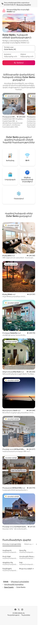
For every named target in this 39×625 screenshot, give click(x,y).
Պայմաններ (25, 615)
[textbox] (10, 56)
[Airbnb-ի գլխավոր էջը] (3, 10)
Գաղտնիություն (13, 615)
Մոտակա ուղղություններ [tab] (11, 544)
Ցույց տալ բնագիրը (23, 5)
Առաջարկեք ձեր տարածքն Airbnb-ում (18, 11)
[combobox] (19, 49)
